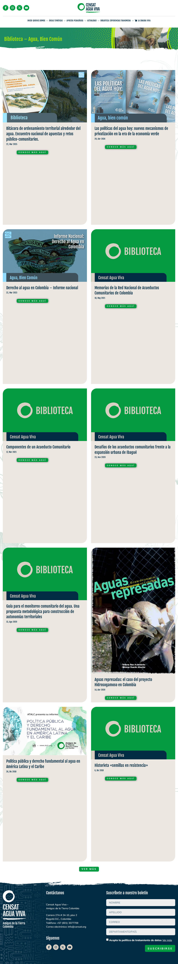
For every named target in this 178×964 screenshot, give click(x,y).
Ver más (167, 940)
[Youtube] (26, 8)
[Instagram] (12, 8)
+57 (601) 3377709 (67, 922)
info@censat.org (77, 926)
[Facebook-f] (5, 8)
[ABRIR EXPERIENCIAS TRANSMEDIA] (133, 20)
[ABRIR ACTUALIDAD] (98, 20)
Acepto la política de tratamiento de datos (140, 940)
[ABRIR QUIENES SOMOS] (47, 20)
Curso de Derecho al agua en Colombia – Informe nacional (45, 307)
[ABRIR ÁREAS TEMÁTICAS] (64, 20)
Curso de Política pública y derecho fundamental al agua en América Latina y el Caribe (45, 785)
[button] (89, 869)
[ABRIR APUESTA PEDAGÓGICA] (85, 20)
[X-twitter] (19, 8)
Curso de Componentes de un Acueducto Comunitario (45, 466)
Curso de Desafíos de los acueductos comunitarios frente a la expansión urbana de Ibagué (133, 466)
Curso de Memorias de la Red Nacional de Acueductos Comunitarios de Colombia (133, 307)
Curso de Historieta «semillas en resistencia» (133, 785)
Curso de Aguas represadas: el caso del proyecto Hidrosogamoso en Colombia (133, 626)
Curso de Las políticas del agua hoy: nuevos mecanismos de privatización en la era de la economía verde (133, 148)
